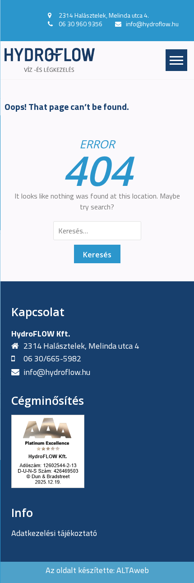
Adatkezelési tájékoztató (54, 533)
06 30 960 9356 (80, 23)
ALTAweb (132, 570)
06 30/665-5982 (52, 358)
